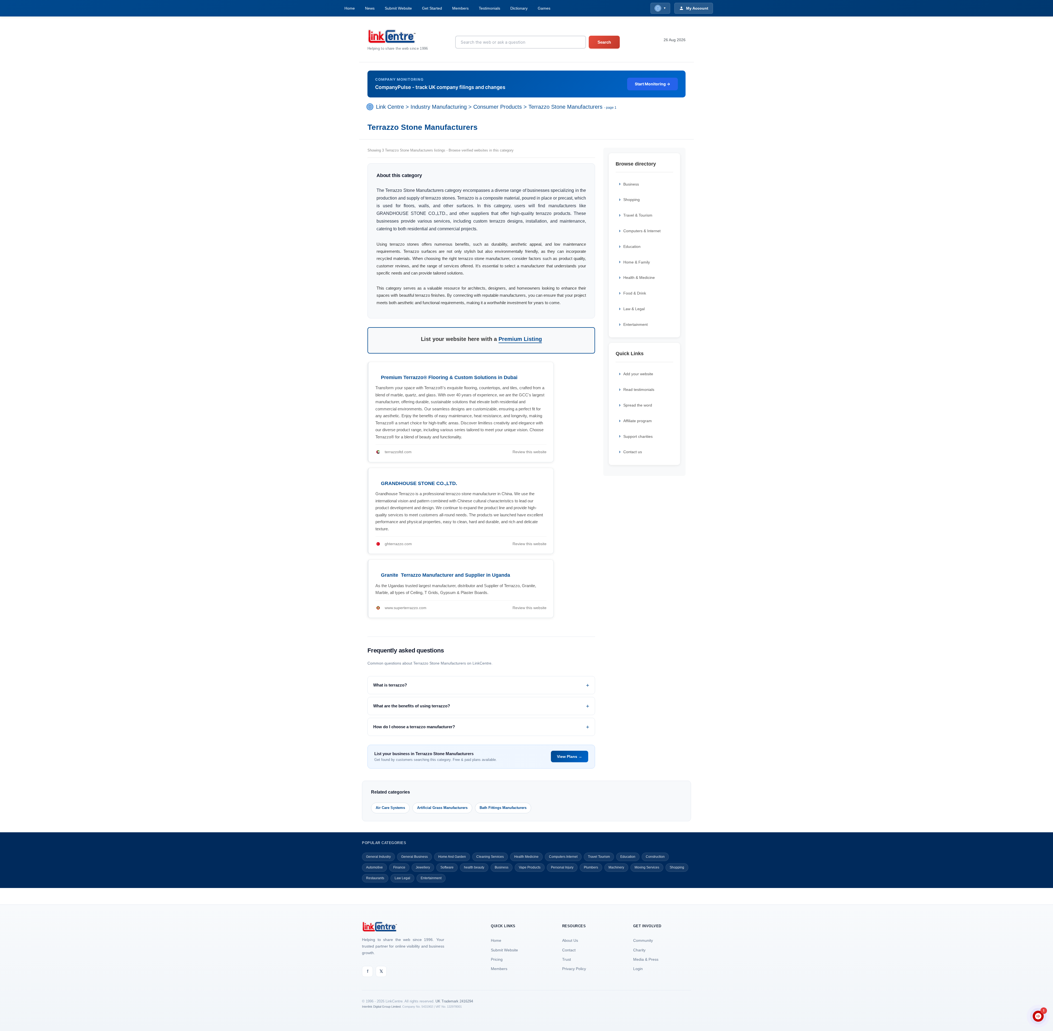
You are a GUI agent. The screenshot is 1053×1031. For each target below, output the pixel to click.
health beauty (474, 867)
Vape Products (529, 867)
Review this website (530, 452)
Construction (655, 857)
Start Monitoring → (652, 84)
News (370, 8)
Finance (399, 867)
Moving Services (647, 867)
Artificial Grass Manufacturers (442, 808)
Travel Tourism (599, 857)
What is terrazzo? (390, 685)
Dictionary (519, 8)
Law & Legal (634, 309)
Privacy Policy (574, 968)
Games (544, 8)
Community (643, 940)
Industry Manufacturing (439, 107)
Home (349, 8)
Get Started (432, 8)
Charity (639, 950)
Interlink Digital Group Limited (381, 1006)
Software (447, 867)
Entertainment (635, 324)
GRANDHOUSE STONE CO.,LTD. (419, 483)
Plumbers (591, 867)
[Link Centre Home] (397, 36)
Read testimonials (638, 389)
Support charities (638, 436)
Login (638, 968)
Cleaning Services (490, 857)
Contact (569, 950)
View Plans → (569, 756)
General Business (414, 857)
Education (632, 246)
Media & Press (645, 959)
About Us (570, 940)
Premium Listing (520, 339)
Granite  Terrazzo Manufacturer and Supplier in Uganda (445, 575)
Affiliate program (637, 421)
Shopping (631, 199)
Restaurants (375, 878)
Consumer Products (497, 107)
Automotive (374, 867)
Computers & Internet (642, 231)
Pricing (497, 959)
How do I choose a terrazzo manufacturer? (414, 726)
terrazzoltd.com (398, 452)
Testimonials (489, 8)
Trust (566, 959)
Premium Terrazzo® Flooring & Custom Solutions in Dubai (449, 377)
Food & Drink (634, 293)
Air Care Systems (390, 808)
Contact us (632, 452)
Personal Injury (562, 867)
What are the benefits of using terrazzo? (411, 706)
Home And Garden (452, 857)
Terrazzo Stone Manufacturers (565, 107)
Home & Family (636, 262)
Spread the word (637, 405)
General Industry (378, 857)
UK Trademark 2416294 (454, 1001)
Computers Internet (563, 857)
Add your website (638, 374)
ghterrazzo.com (398, 544)
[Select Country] (371, 107)
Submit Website (398, 8)
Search (604, 42)
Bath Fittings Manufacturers (503, 808)
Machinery (616, 867)
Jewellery (423, 867)
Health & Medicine (639, 277)
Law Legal (402, 878)
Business (631, 184)
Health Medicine (526, 857)
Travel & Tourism (637, 215)
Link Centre (390, 107)
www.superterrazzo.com (405, 608)
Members (460, 8)
